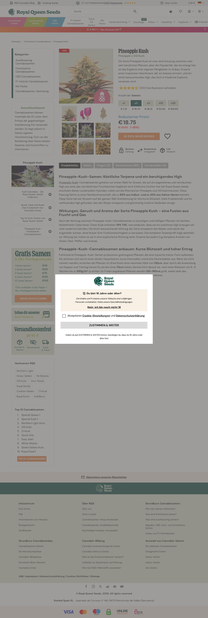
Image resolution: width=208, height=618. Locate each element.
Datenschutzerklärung (130, 315)
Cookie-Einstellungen (96, 315)
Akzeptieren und (106, 315)
